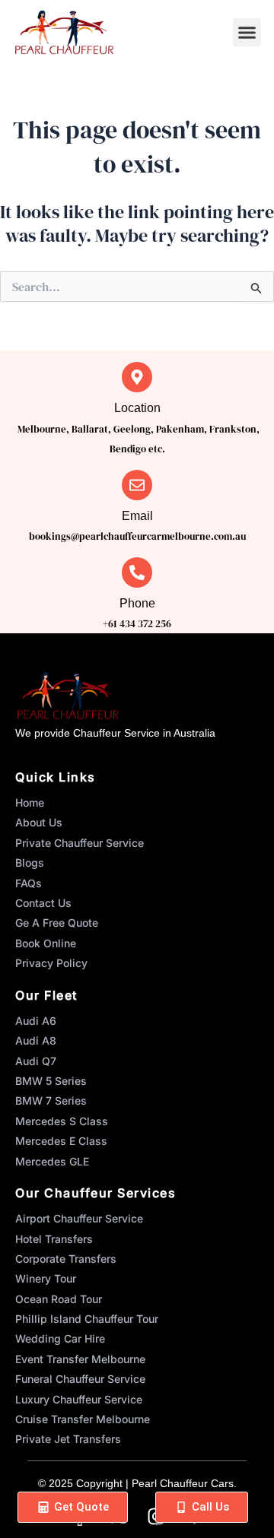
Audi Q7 (35, 1060)
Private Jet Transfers (68, 1438)
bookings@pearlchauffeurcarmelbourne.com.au (137, 536)
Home (29, 802)
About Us (38, 822)
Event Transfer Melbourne (80, 1358)
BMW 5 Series (51, 1080)
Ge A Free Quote (56, 922)
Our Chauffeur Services (95, 1192)
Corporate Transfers (65, 1258)
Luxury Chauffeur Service (78, 1399)
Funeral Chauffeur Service (80, 1378)
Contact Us (43, 902)
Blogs (29, 862)
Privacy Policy (51, 962)
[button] (247, 32)
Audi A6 (35, 1020)
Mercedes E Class (61, 1140)
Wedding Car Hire (60, 1338)
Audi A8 (35, 1040)
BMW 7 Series (51, 1100)
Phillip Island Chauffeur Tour (86, 1318)
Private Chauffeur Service (79, 842)
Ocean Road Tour (58, 1298)
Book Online (45, 943)
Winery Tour (45, 1278)
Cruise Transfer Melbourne (82, 1419)
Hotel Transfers (54, 1238)
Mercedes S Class (61, 1121)
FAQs (28, 883)
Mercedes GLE (52, 1161)
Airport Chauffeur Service (79, 1218)
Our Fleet (46, 995)
